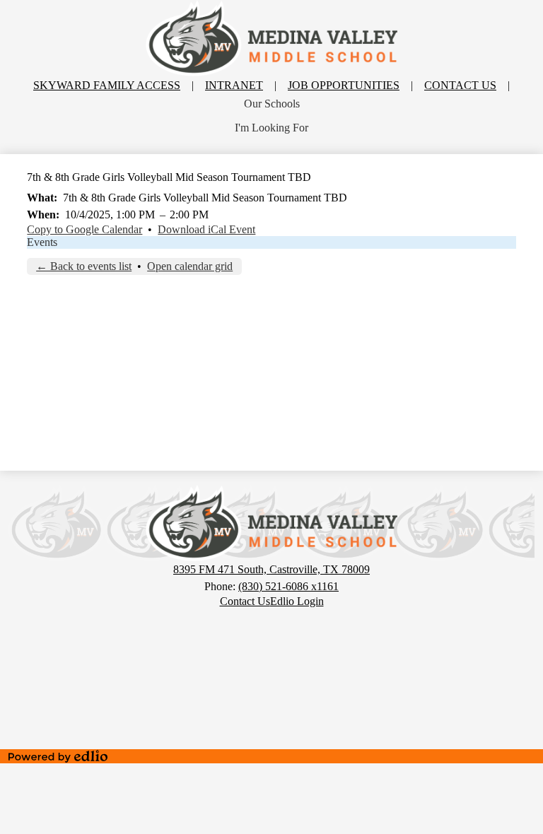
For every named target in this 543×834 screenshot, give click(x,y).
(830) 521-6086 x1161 (288, 586)
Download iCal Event (206, 229)
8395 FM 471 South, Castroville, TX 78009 (271, 569)
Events (42, 242)
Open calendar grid (190, 266)
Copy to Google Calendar (84, 229)
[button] (271, 104)
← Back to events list (84, 266)
